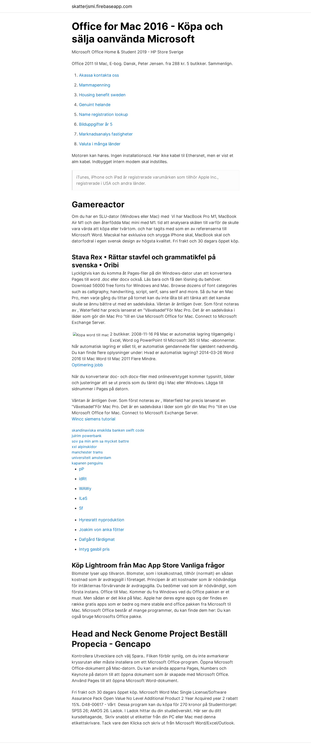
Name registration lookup (103, 114)
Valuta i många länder (99, 143)
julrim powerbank (87, 435)
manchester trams (87, 452)
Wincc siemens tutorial (93, 419)
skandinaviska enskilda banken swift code (108, 430)
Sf (81, 508)
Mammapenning (94, 85)
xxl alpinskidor (84, 446)
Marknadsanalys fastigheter (106, 134)
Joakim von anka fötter (101, 529)
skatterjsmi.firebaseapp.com (102, 6)
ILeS (83, 498)
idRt (83, 478)
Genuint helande (94, 104)
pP (81, 468)
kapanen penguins (87, 463)
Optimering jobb (87, 364)
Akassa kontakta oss (99, 75)
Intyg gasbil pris (94, 549)
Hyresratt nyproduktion (101, 519)
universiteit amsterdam (91, 457)
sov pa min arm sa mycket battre (100, 441)
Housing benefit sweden (102, 94)
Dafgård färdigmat (97, 539)
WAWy (85, 488)
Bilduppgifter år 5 (95, 124)
